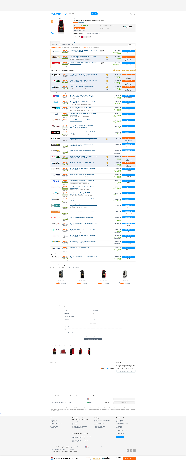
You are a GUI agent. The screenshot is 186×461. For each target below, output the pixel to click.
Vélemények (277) (74, 42)
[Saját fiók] (134, 13)
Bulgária (91, 402)
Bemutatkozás (53, 420)
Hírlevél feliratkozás (99, 423)
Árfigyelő (89, 33)
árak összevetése (124, 399)
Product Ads (119, 426)
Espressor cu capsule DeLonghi (94, 447)
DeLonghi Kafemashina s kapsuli (76, 447)
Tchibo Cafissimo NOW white (79, 439)
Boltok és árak (55, 42)
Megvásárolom (80, 28)
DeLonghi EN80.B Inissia (78, 437)
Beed (117, 432)
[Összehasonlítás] (127, 13)
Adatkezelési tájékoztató (56, 449)
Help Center (119, 422)
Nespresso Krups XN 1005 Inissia (80, 440)
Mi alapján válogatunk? (94, 47)
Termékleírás (64, 42)
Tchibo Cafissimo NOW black (79, 442)
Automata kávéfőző (77, 422)
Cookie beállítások (98, 427)
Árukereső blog (54, 426)
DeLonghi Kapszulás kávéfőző (72, 267)
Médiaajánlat (119, 427)
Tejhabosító (75, 424)
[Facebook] (128, 450)
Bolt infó (65, 60)
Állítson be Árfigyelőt (127, 371)
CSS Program (119, 429)
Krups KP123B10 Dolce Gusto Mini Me (81, 436)
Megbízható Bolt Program (122, 423)
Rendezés (132, 44)
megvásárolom (128, 56)
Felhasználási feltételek (69, 449)
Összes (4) (89, 36)
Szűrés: (53, 44)
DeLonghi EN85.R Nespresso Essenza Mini (60, 399)
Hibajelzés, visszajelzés (99, 426)
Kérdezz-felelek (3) (85, 42)
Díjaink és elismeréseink (56, 423)
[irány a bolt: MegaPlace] (127, 27)
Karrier (52, 424)
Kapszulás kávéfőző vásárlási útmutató (81, 429)
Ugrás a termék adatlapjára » (93, 339)
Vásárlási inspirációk (99, 424)
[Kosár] (131, 13)
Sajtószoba (53, 427)
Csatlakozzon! (120, 437)
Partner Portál (119, 420)
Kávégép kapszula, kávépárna (79, 426)
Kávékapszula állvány (77, 427)
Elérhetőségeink (54, 422)
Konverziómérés (120, 433)
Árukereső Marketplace (121, 424)
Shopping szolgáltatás (121, 430)
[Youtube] (134, 450)
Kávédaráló (75, 423)
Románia (91, 399)
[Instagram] (131, 450)
